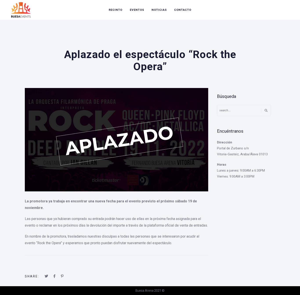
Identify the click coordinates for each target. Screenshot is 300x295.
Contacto (182, 9)
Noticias (159, 9)
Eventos (137, 9)
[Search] (266, 110)
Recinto (115, 9)
